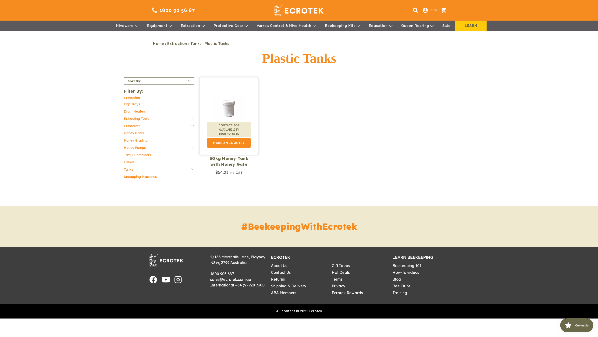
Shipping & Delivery (288, 286)
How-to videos (405, 272)
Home (158, 43)
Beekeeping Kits (340, 26)
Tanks (195, 43)
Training (399, 292)
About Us (279, 265)
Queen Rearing (415, 26)
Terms (337, 279)
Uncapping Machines (140, 177)
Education (378, 26)
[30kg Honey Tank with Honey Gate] (229, 116)
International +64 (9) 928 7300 (237, 285)
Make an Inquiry (229, 143)
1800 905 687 (222, 273)
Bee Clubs (401, 286)
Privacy (338, 286)
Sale (446, 26)
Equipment (157, 26)
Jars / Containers (137, 155)
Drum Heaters (135, 111)
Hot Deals (341, 272)
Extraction (190, 26)
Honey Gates (134, 133)
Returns (278, 279)
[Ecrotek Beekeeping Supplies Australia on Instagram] (178, 281)
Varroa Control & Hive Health (284, 26)
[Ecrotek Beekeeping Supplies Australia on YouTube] (166, 281)
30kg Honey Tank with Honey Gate (229, 161)
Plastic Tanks (217, 43)
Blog (396, 279)
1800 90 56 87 (177, 10)
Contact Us (281, 272)
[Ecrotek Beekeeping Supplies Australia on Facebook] (153, 282)
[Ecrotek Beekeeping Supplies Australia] (299, 10)
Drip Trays (132, 104)
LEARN (471, 26)
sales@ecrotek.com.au (230, 279)
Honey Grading (136, 140)
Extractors (132, 126)
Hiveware (125, 26)
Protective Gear (228, 26)
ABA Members (283, 292)
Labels (129, 162)
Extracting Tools (136, 119)
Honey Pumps (135, 148)
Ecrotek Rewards (347, 292)
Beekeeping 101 (406, 265)
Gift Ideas (341, 265)
